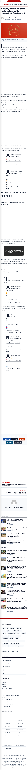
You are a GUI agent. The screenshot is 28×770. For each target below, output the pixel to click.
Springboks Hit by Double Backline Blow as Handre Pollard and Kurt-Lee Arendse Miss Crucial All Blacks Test (17, 552)
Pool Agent (5, 640)
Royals (11, 640)
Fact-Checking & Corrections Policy (10, 695)
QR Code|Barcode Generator (20, 720)
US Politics (5, 646)
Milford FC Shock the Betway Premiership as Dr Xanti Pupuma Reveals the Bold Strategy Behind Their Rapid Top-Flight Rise (16, 568)
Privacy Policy (5, 701)
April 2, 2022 (18, 332)
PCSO (17, 638)
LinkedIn (10, 442)
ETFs (18, 633)
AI (3, 628)
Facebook (7, 439)
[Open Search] (26, 1)
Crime (4, 633)
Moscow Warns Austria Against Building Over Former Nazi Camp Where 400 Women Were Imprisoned (16, 535)
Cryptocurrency (11, 633)
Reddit (22, 439)
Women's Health (20, 738)
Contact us (20, 4)
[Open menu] (2, 1)
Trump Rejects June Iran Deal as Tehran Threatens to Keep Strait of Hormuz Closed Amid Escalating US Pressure (17, 600)
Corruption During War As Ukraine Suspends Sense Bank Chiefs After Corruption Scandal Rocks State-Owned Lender (16, 521)
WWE (22, 646)
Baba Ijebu (19, 628)
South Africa (5, 643)
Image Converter (20, 715)
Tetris (20, 732)
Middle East (5, 638)
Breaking (5, 4)
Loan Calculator (8, 742)
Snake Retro (7, 726)
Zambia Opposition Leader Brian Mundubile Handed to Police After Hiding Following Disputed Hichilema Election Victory (16, 592)
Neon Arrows (20, 729)
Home (9, 4)
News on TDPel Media (7, 699)
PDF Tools (8, 715)
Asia (7, 628)
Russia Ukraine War (19, 640)
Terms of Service (6, 706)
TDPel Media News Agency (14, 1)
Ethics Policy (5, 693)
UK (11, 643)
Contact (4, 686)
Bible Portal (20, 735)
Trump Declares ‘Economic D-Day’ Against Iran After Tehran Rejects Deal (17, 528)
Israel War (18, 635)
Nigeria (12, 638)
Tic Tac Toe (20, 726)
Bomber (8, 729)
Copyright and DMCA (7, 688)
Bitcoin (4, 630)
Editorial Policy (5, 691)
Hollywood (5, 635)
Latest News (14, 4)
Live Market (8, 738)
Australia (12, 628)
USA (11, 646)
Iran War (12, 635)
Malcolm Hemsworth (11, 17)
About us (4, 682)
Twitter (15, 439)
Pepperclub (20, 261)
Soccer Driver (8, 735)
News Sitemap (15, 651)
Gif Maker (8, 719)
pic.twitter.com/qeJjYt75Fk (13, 343)
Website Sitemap (6, 651)
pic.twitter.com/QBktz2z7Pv (13, 161)
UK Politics (16, 643)
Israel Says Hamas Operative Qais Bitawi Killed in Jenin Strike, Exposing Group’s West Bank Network (16, 584)
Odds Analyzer (8, 748)
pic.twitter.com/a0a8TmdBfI (13, 361)
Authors (4, 684)
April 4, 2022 (9, 167)
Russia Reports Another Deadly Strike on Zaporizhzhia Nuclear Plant (16, 541)
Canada (10, 630)
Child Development (8, 745)
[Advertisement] (14, 68)
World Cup (16, 646)
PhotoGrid (8, 723)
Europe (23, 633)
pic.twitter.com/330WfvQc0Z (13, 295)
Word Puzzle (20, 723)
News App (4, 697)
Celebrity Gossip (17, 630)
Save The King (8, 732)
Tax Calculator (20, 742)
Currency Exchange (20, 745)
